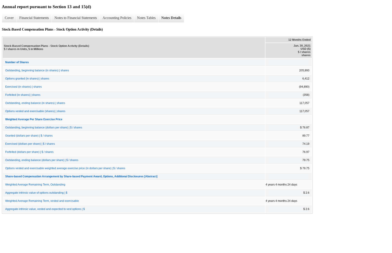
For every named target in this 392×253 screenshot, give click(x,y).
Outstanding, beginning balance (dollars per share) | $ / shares (43, 127)
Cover (9, 18)
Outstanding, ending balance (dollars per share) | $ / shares (41, 160)
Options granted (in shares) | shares (27, 78)
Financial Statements (34, 18)
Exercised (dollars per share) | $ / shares (30, 143)
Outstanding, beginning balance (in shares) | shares (37, 70)
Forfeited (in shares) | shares (22, 95)
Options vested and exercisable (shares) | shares (35, 111)
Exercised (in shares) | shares (23, 86)
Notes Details (171, 18)
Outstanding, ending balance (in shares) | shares (35, 103)
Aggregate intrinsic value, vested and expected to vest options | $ (45, 209)
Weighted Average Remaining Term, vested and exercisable (42, 201)
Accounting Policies (117, 18)
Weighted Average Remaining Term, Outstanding (35, 184)
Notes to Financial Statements (75, 18)
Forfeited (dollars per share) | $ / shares (29, 152)
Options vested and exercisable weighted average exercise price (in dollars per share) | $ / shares (65, 168)
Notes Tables (146, 18)
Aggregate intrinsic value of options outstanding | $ (36, 192)
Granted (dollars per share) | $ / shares (29, 135)
